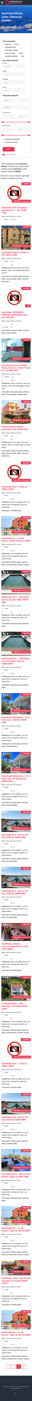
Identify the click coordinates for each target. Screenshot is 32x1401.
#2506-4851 (15, 599)
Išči (8, 149)
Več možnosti (10, 154)
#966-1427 (16, 368)
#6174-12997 (16, 1229)
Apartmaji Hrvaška (12, 27)
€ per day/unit (6, 112)
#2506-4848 (15, 661)
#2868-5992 (15, 892)
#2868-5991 (15, 836)
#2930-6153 (16, 720)
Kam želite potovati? (10, 60)
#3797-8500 (15, 946)
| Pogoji (16, 1386)
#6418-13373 (16, 1281)
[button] (14, 66)
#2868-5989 (15, 1118)
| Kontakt (20, 1386)
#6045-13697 (15, 1006)
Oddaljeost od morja (15, 178)
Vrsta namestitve (9, 41)
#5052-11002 (15, 253)
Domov (3, 27)
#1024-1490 (15, 428)
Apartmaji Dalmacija (24, 27)
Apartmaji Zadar (7, 29)
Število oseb (6, 125)
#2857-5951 (16, 1175)
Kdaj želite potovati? (10, 95)
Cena (11, 176)
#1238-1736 (15, 210)
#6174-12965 (16, 1333)
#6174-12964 (16, 539)
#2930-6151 (16, 778)
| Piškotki (26, 1386)
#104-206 (15, 315)
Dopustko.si (16, 2)
